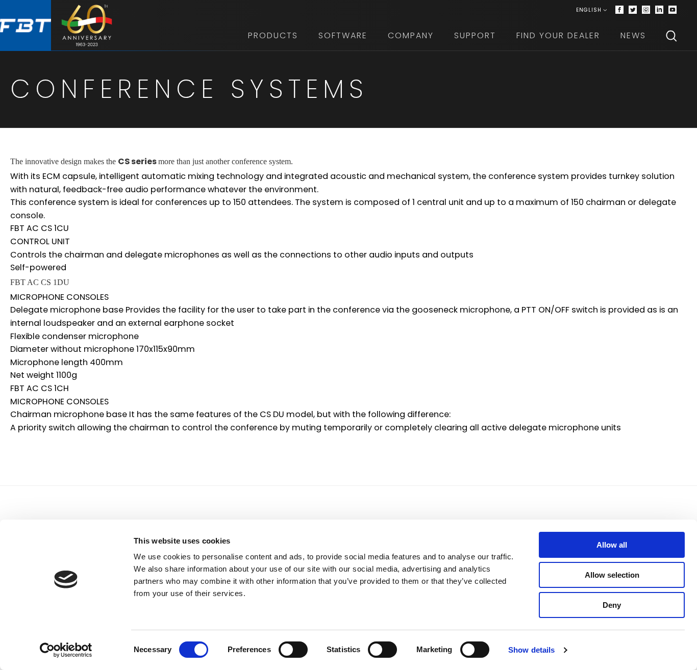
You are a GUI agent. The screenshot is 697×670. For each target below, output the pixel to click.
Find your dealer (558, 35)
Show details (531, 650)
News (633, 35)
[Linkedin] (659, 10)
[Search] (671, 35)
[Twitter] (633, 10)
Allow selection (612, 575)
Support (475, 35)
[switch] (293, 649)
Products (273, 35)
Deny (612, 605)
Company (411, 35)
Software (342, 35)
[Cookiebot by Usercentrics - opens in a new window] (66, 650)
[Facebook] (619, 10)
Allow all (611, 544)
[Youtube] (672, 10)
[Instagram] (646, 10)
